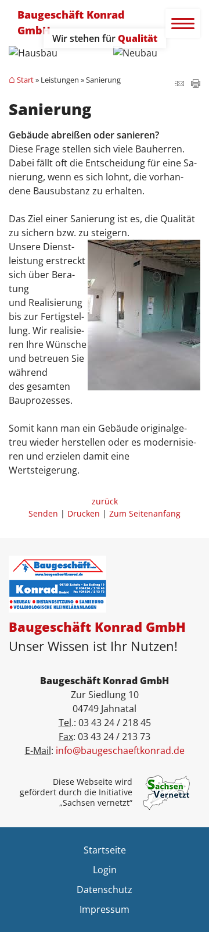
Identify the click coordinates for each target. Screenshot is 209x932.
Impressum (104, 909)
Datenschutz (104, 889)
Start (25, 80)
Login (105, 869)
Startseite (105, 850)
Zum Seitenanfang (145, 513)
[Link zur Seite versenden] (179, 84)
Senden (43, 513)
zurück (105, 501)
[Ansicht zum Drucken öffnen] (195, 84)
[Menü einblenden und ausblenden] (183, 23)
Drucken (83, 513)
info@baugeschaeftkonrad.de (120, 750)
